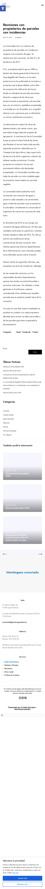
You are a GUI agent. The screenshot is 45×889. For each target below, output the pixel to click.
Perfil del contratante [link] (9, 431)
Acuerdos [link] (6, 411)
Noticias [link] (19, 37)
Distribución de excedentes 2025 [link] (13, 367)
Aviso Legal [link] (8, 672)
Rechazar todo (22, 884)
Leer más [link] (15, 873)
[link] (3, 8)
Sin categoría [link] (7, 435)
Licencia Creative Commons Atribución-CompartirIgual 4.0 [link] (22, 690)
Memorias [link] (6, 423)
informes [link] (37, 266)
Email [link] (18, 332)
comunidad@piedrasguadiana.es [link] (14, 622)
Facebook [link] (26, 332)
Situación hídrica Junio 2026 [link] (12, 393)
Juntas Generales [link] (8, 419)
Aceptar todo (22, 878)
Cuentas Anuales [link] (8, 415)
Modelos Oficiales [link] (11, 665)
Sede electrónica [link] (11, 662)
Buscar (5, 348)
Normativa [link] (8, 668)
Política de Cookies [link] (11, 675)
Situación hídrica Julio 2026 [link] (12, 371)
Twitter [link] (35, 332)
